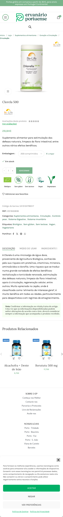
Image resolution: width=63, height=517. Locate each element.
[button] (58, 459)
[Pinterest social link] (21, 234)
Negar (31, 496)
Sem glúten (28, 224)
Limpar (51, 154)
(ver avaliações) (9, 124)
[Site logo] (31, 17)
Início (2, 35)
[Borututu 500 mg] (46, 348)
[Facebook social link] (13, 234)
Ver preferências (31, 504)
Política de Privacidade (39, 511)
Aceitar (31, 488)
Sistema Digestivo (17, 219)
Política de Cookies (20, 511)
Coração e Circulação (48, 35)
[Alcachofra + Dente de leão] (16, 348)
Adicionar (24, 170)
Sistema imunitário (36, 219)
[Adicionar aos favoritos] (19, 358)
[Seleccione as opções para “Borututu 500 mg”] (43, 358)
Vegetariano (8, 227)
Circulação (45, 216)
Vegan (52, 224)
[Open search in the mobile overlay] (29, 27)
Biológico (17, 224)
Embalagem (8, 153)
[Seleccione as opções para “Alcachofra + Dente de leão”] (14, 358)
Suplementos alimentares (25, 35)
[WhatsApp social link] (25, 234)
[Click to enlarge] (8, 91)
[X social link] (17, 234)
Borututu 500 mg (46, 365)
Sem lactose (42, 224)
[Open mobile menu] (5, 17)
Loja (10, 35)
